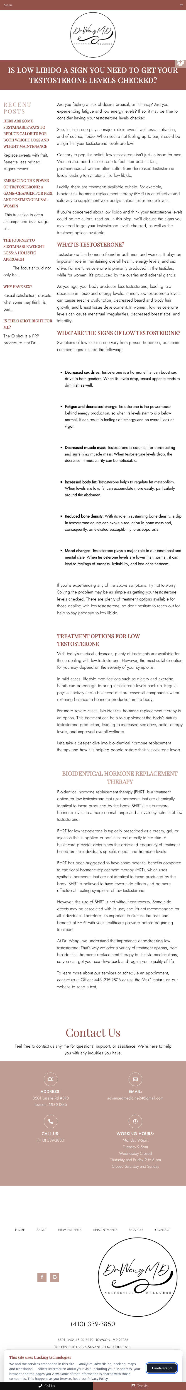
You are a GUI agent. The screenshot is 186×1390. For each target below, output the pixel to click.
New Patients (69, 1230)
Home (20, 1230)
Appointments (105, 1230)
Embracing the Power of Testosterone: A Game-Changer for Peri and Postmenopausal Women (27, 193)
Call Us (49, 1385)
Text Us (141, 1385)
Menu (8, 4)
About (42, 1230)
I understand (162, 1368)
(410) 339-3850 (50, 1140)
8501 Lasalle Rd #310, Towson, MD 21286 (93, 1339)
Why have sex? (17, 286)
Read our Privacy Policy (90, 1378)
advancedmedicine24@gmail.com (135, 1098)
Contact (163, 1230)
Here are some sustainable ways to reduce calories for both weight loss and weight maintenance (26, 133)
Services (136, 1230)
